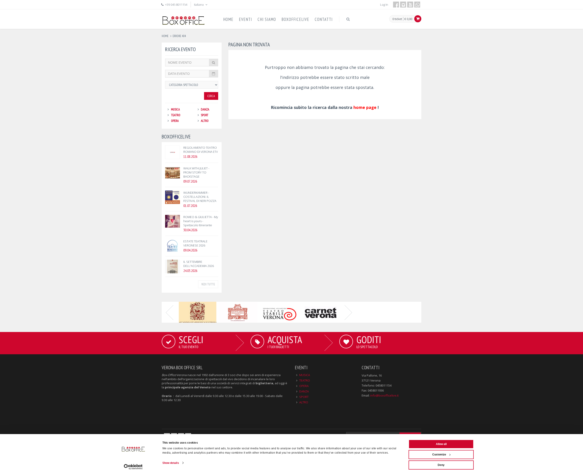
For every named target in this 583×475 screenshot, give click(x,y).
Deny (441, 465)
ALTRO (205, 121)
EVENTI (245, 19)
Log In (384, 5)
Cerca (211, 96)
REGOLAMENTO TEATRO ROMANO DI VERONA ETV (200, 150)
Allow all (441, 444)
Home (165, 36)
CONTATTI (324, 19)
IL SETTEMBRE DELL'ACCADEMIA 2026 (198, 264)
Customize (439, 454)
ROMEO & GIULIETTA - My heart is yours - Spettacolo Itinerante (200, 221)
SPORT (204, 115)
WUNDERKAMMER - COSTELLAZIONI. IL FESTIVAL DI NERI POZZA (199, 197)
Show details (170, 463)
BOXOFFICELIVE (295, 19)
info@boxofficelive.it (384, 395)
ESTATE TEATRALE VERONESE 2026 (195, 243)
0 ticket (397, 19)
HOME (228, 19)
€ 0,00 (408, 19)
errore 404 (179, 36)
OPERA (175, 121)
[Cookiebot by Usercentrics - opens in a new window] (133, 467)
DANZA (205, 109)
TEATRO (175, 115)
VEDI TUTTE (208, 284)
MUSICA (175, 109)
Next (348, 312)
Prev (170, 312)
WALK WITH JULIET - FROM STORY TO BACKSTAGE (196, 172)
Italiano (199, 5)
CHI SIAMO (267, 19)
